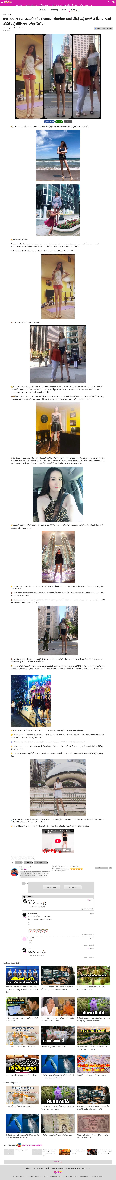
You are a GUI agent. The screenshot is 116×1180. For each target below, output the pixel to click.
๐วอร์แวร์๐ (31, 900)
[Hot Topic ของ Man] (15, 875)
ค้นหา (64, 10)
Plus (10, 14)
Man (9, 30)
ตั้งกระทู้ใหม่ (58, 1162)
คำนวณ (74, 5)
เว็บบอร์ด (34, 5)
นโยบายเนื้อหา (44, 1176)
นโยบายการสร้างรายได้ (56, 1176)
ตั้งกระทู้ (74, 10)
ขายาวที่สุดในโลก (40, 862)
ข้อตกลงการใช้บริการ (18, 1176)
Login (51, 887)
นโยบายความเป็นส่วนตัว (32, 1176)
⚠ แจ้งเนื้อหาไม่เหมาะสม (101, 867)
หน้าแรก (19, 5)
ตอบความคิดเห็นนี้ (88, 908)
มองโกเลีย (28, 862)
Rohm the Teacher (32, 913)
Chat (47, 5)
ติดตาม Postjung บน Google (104, 28)
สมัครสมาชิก (73, 887)
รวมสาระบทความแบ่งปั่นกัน (31, 1145)
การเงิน (80, 5)
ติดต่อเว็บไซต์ (73, 1176)
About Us (66, 1176)
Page (87, 5)
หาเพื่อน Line (54, 5)
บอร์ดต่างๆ (54, 10)
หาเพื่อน (41, 5)
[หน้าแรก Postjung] (8, 1)
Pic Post (63, 5)
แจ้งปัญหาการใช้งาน (84, 1176)
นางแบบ (16, 127)
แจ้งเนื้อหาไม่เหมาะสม (97, 1176)
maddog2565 (31, 937)
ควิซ (68, 5)
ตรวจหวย (26, 5)
